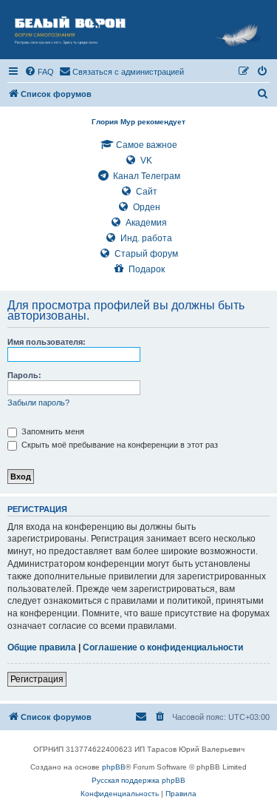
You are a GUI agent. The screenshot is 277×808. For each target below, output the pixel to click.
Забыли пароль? (38, 402)
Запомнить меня (51, 431)
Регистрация (37, 679)
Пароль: (24, 375)
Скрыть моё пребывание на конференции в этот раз (118, 444)
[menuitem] (39, 72)
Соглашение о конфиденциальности (163, 647)
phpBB (114, 767)
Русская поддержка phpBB (138, 780)
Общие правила (41, 647)
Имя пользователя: (46, 341)
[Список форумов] (138, 29)
